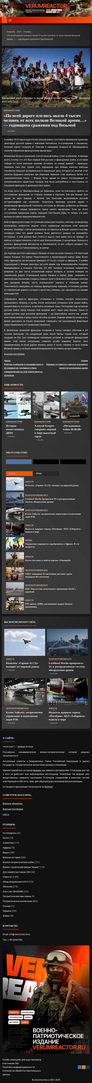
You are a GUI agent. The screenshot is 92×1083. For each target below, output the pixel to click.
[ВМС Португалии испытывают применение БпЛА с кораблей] (15, 588)
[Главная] (4, 20)
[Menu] (9, 20)
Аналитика (8, 843)
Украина (7, 911)
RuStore (48, 786)
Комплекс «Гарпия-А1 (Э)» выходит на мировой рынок (52, 485)
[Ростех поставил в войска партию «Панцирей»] (15, 558)
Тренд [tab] (39, 473)
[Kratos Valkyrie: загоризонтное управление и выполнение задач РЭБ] (15, 513)
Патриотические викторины (17, 896)
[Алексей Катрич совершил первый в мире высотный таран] (46, 405)
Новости (29, 482)
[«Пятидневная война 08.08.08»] (74, 405)
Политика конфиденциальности (18, 1067)
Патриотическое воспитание (17, 901)
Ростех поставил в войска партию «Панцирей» (48, 560)
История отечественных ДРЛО (15, 429)
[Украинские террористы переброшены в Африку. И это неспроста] (15, 543)
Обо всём (7, 886)
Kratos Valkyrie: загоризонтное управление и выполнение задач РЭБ (24, 716)
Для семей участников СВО (17, 872)
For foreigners (9, 833)
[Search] (88, 20)
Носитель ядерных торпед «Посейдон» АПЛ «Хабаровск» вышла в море (67, 716)
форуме (37, 770)
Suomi (6, 838)
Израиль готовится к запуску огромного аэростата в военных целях (67, 364)
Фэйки (6, 916)
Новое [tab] (12, 473)
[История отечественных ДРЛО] (17, 405)
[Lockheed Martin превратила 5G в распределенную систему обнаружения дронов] (15, 498)
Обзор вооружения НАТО (36, 495)
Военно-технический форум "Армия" (21, 867)
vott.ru (6, 814)
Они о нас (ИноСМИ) (13, 891)
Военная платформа (14, 354)
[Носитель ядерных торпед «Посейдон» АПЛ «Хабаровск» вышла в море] (15, 528)
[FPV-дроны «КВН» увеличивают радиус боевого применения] (15, 603)
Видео (6, 852)
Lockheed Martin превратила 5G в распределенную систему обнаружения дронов (67, 667)
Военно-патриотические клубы (18, 862)
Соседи (6, 906)
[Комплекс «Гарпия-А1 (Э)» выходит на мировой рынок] (15, 483)
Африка (28, 540)
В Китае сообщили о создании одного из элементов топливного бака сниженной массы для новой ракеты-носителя (23, 368)
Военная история (12, 110)
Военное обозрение (12, 803)
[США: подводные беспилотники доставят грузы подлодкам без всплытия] (15, 573)
